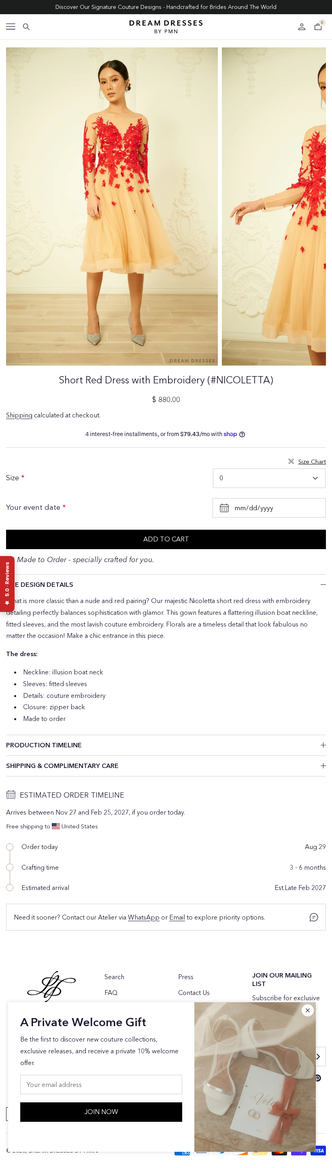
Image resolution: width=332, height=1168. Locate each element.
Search (114, 977)
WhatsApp (144, 917)
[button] (10, 27)
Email (177, 917)
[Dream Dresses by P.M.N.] (166, 26)
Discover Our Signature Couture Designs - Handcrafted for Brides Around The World (166, 7)
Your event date (34, 507)
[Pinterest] (317, 1078)
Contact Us (194, 992)
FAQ (110, 992)
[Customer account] (302, 27)
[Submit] (318, 1056)
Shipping (19, 415)
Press (186, 977)
